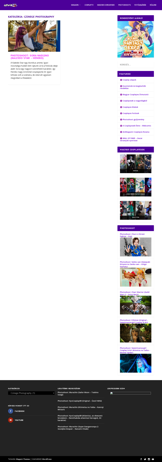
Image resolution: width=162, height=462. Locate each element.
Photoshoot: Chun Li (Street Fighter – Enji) (132, 235)
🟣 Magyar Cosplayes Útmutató (134, 94)
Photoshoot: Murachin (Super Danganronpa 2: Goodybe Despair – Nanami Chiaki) (78, 427)
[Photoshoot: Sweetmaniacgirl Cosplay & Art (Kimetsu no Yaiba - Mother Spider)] (135, 372)
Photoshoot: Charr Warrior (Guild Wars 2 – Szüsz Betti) (134, 293)
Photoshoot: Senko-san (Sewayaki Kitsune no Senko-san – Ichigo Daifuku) (135, 264)
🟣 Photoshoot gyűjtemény (132, 119)
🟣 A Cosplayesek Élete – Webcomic (135, 125)
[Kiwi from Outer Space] (135, 196)
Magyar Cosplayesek (106, 5)
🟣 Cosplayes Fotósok (129, 113)
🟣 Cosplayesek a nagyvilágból (133, 100)
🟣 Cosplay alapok (128, 80)
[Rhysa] (135, 172)
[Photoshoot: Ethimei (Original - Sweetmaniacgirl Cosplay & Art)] (135, 342)
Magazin (74, 5)
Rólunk (153, 5)
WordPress (47, 459)
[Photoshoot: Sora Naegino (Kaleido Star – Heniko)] (34, 36)
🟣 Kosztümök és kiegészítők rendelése (133, 87)
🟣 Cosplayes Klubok (129, 107)
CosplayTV (89, 5)
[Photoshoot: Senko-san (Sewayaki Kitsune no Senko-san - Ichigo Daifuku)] (135, 286)
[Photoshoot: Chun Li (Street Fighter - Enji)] (135, 256)
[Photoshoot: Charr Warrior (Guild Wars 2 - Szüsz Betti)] (135, 314)
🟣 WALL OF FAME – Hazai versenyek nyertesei (131, 139)
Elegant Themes (23, 459)
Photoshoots (124, 5)
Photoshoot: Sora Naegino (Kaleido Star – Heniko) (30, 57)
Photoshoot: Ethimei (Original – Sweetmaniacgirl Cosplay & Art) (134, 321)
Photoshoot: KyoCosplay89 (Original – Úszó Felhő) (80, 401)
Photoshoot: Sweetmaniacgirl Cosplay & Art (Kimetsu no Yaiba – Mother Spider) (135, 350)
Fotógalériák (140, 5)
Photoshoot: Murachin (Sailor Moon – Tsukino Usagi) (78, 393)
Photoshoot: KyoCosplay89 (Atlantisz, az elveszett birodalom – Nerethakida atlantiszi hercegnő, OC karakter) (80, 417)
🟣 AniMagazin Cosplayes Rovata (134, 132)
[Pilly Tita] (135, 219)
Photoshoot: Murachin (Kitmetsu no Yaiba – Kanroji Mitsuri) (81, 408)
